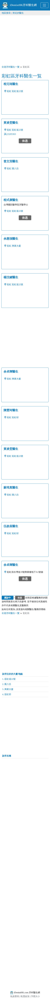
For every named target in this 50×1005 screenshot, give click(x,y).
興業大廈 (16, 246)
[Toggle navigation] (44, 5)
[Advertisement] (25, 40)
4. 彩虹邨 (6, 694)
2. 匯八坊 (6, 684)
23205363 (11, 134)
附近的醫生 (18, 13)
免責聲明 (14, 996)
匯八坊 (15, 168)
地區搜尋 (6, 13)
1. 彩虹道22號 (9, 679)
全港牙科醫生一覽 (10, 67)
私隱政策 (25, 996)
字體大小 (35, 996)
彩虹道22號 (17, 91)
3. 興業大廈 (7, 689)
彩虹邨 (15, 417)
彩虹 (9, 91)
